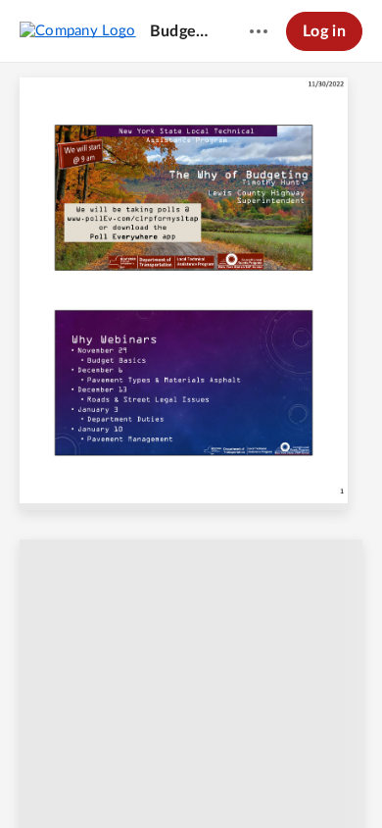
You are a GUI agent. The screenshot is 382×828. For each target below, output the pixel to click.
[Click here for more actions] (258, 31)
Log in (324, 31)
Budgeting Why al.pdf (181, 31)
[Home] (78, 30)
